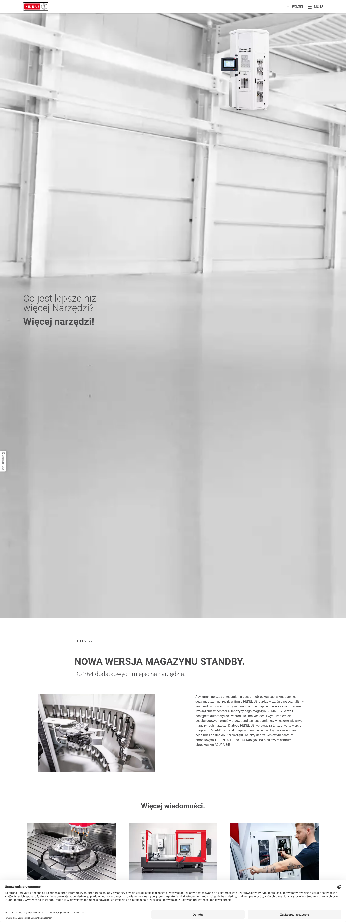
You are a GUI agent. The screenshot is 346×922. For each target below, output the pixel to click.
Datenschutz (3, 461)
